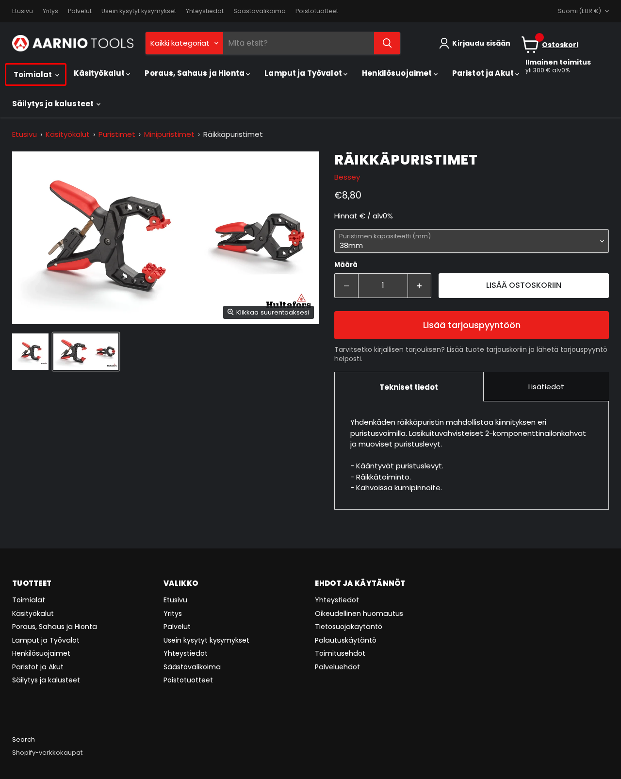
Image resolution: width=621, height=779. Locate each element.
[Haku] (387, 43)
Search (23, 739)
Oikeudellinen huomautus (359, 613)
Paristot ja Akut (484, 73)
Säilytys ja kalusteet (53, 104)
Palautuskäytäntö (345, 640)
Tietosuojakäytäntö (348, 626)
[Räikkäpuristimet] (30, 351)
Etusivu (22, 11)
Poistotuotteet (316, 11)
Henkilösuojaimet (398, 73)
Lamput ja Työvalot (303, 73)
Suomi (579, 11)
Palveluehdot (337, 667)
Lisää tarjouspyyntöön (472, 325)
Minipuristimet (169, 134)
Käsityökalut (100, 73)
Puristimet (116, 134)
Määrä (346, 264)
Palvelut (80, 11)
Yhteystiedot (205, 11)
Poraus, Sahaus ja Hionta (195, 73)
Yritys (50, 11)
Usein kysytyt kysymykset (138, 11)
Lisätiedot (546, 386)
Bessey (347, 177)
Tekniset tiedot (408, 387)
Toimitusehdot (340, 653)
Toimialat (34, 74)
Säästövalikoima (259, 11)
